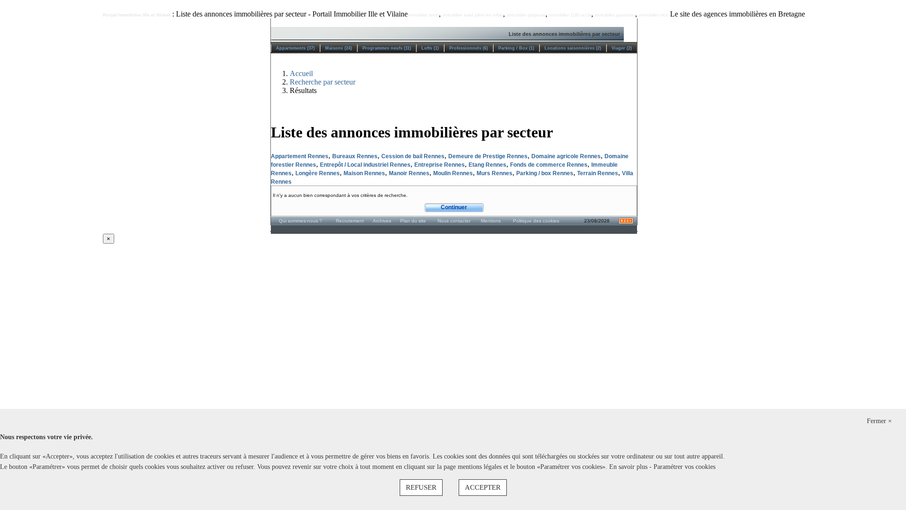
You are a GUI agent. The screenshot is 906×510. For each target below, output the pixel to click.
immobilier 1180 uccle (570, 15)
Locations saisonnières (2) (573, 48)
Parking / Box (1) (516, 48)
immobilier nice (653, 15)
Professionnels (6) (468, 48)
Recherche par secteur (322, 82)
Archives (382, 220)
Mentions (491, 220)
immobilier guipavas (526, 15)
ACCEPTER (483, 487)
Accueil (301, 73)
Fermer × (879, 421)
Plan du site (413, 220)
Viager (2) (622, 48)
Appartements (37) (295, 48)
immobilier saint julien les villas (473, 15)
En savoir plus (629, 466)
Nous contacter (453, 220)
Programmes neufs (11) (386, 48)
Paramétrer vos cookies (684, 466)
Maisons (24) (338, 48)
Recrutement (350, 220)
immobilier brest (423, 15)
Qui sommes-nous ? (300, 220)
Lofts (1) (430, 48)
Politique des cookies (536, 220)
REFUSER (421, 487)
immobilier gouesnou (615, 15)
